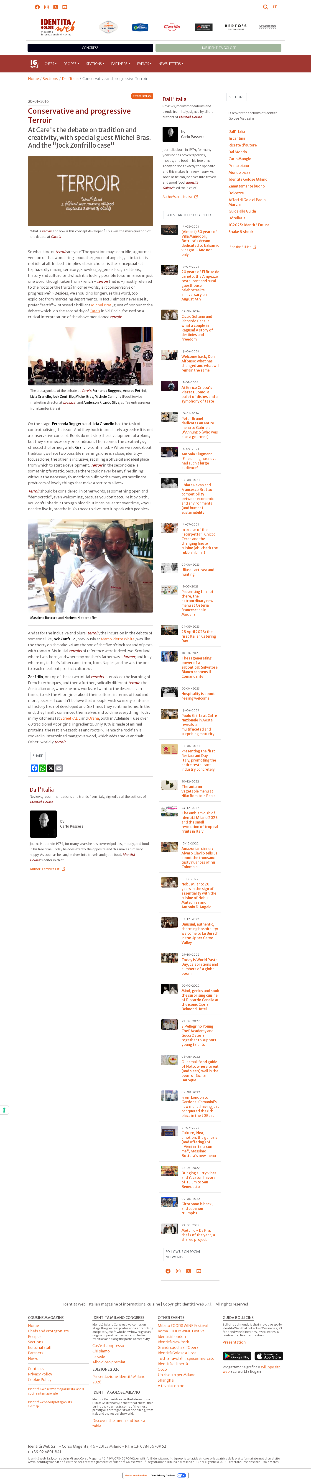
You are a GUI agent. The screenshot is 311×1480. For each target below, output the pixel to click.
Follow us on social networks (183, 1254)
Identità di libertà (173, 1364)
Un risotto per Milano (177, 1374)
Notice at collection (136, 1475)
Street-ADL (71, 718)
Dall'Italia (70, 78)
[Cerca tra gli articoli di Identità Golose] (266, 6)
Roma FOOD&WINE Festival (182, 1331)
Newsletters (170, 64)
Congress (90, 48)
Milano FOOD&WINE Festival (183, 1325)
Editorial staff (40, 1347)
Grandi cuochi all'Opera (178, 1347)
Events (143, 64)
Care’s (95, 311)
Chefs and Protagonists (48, 1331)
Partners (119, 64)
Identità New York (173, 1342)
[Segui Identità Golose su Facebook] (37, 6)
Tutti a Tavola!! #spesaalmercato (186, 1358)
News (33, 1358)
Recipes (70, 64)
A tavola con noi (172, 1385)
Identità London (172, 1336)
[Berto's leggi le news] (236, 27)
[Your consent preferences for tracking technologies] (4, 1110)
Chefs (49, 64)
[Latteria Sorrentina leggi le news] (140, 27)
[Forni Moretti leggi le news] (204, 27)
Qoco (162, 1369)
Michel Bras (101, 305)
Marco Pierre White (118, 639)
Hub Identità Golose (218, 48)
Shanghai (166, 1380)
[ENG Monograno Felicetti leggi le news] (268, 27)
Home (33, 78)
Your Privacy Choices (163, 1475)
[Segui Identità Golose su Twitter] (56, 6)
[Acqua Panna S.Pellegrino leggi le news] (108, 27)
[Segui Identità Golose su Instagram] (46, 6)
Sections (94, 64)
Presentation (234, 1342)
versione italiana (142, 96)
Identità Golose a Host (177, 1353)
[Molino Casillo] (172, 27)
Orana (93, 718)
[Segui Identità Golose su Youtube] (65, 6)
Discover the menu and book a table (118, 1423)
